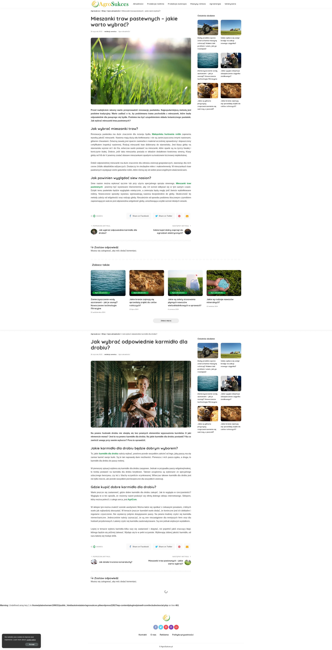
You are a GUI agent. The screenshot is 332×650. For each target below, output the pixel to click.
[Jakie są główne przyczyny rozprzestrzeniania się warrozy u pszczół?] (208, 90)
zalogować (106, 251)
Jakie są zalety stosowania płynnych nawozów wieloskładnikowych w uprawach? (184, 302)
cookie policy (31, 640)
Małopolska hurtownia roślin (166, 134)
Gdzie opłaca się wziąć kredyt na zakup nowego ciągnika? (230, 40)
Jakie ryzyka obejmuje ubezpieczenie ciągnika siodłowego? (230, 73)
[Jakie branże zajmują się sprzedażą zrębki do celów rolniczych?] (231, 90)
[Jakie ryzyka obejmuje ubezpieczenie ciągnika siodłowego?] (231, 60)
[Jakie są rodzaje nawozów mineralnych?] (224, 283)
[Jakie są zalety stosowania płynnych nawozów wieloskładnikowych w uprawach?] (185, 283)
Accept (31, 644)
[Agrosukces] (110, 4)
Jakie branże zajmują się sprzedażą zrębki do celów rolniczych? (230, 103)
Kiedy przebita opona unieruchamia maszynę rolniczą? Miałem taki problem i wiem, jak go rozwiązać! (207, 43)
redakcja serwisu (110, 31)
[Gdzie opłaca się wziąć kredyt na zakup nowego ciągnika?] (231, 27)
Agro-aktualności (124, 31)
